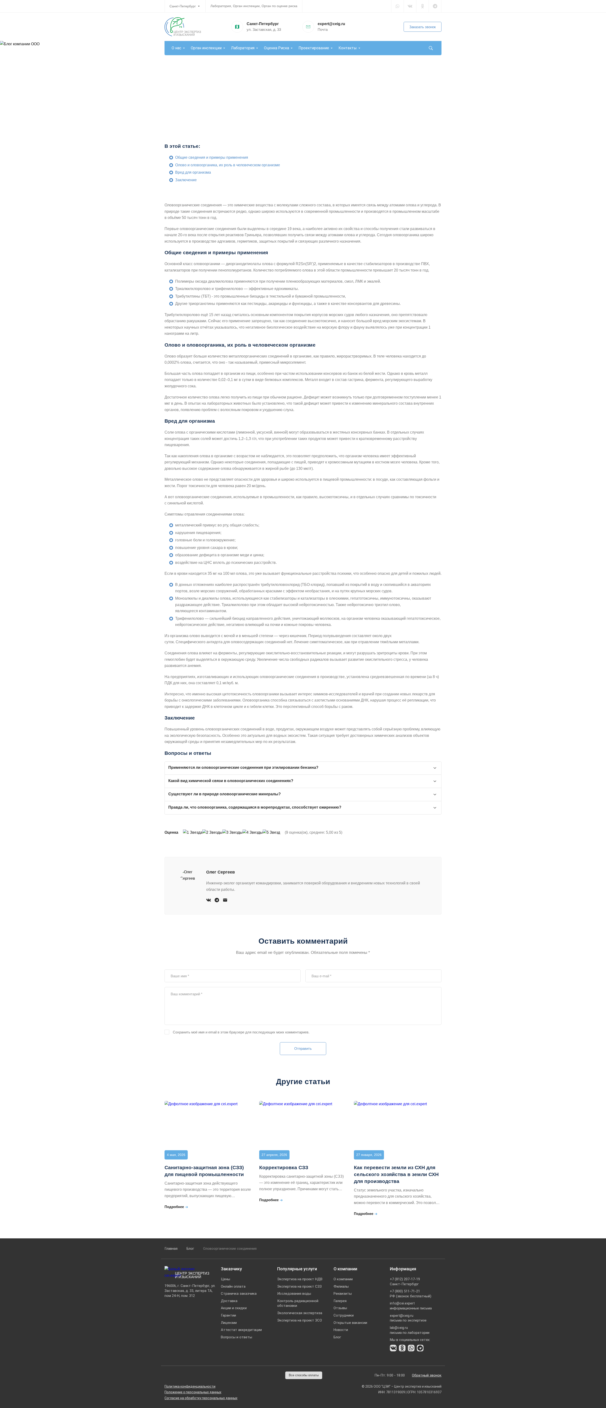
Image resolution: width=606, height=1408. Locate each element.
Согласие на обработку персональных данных (201, 1398)
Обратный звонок (426, 1375)
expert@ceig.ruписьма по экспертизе (408, 1318)
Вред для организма (193, 172)
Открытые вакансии (350, 1323)
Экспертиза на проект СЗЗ (299, 1286)
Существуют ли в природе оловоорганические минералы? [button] (224, 794)
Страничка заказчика (239, 1293)
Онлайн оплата (233, 1286)
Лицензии (229, 1323)
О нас (176, 48)
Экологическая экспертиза (299, 1313)
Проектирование (314, 48)
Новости (341, 1330)
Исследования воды (294, 1293)
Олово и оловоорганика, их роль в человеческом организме (227, 165)
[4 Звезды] (253, 832)
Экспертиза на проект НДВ (299, 1279)
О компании (343, 1279)
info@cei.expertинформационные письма (411, 1305)
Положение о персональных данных (193, 1392)
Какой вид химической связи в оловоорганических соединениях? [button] (230, 781)
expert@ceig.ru (331, 24)
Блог (190, 1248)
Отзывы (340, 1308)
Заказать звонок (422, 27)
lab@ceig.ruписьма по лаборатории (409, 1330)
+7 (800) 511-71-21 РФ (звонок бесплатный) (410, 1293)
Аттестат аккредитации (241, 1330)
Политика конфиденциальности (190, 1386)
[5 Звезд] (271, 832)
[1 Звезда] (192, 832)
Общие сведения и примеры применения (211, 157)
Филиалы (341, 1286)
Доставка (229, 1301)
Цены (225, 1279)
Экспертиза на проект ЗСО (299, 1320)
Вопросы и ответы (236, 1337)
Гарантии (228, 1315)
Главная (171, 1248)
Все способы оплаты (304, 1375)
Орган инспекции (206, 48)
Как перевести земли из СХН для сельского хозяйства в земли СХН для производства (396, 1174)
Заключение (186, 180)
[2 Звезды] (212, 832)
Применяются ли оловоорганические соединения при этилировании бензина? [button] (243, 767)
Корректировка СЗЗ (283, 1167)
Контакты (348, 48)
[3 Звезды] (233, 832)
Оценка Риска (276, 48)
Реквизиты (343, 1293)
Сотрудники (344, 1315)
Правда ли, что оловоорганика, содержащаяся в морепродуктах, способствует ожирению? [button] (254, 807)
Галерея (340, 1301)
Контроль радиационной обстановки (297, 1303)
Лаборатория (242, 48)
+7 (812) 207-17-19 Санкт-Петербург (405, 1281)
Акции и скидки (234, 1308)
